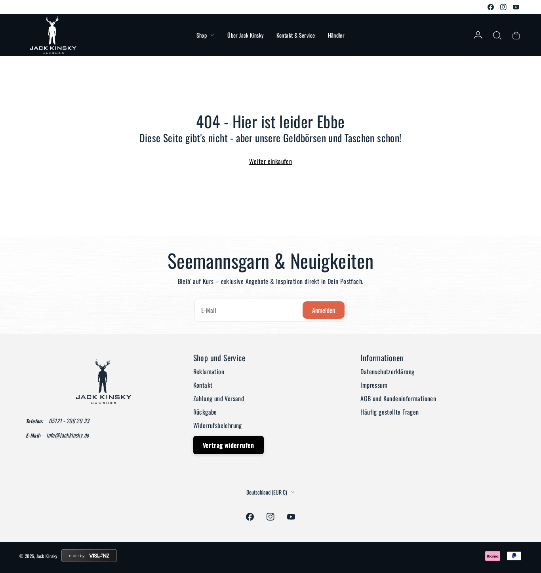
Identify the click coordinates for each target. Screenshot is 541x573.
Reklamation (208, 371)
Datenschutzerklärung (387, 371)
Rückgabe (205, 412)
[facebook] (490, 7)
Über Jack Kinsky (245, 35)
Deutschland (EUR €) (266, 492)
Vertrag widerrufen (228, 445)
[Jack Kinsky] (53, 35)
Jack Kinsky (46, 556)
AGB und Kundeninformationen (398, 398)
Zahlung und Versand (218, 398)
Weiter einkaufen (270, 161)
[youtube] (516, 7)
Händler (336, 35)
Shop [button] (201, 35)
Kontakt (203, 385)
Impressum (373, 385)
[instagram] (503, 7)
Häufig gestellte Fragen (389, 412)
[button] (497, 35)
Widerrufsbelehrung (217, 425)
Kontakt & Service (295, 35)
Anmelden (323, 310)
